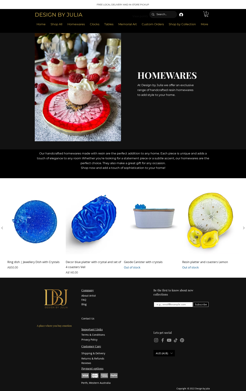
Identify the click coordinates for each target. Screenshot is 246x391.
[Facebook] (162, 340)
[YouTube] (169, 340)
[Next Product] (244, 228)
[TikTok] (175, 340)
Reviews (86, 363)
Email (157, 299)
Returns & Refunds (92, 358)
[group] (123, 228)
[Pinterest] (182, 340)
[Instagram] (156, 340)
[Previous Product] (2, 228)
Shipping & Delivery (93, 353)
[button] (206, 14)
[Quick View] (35, 219)
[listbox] (164, 353)
